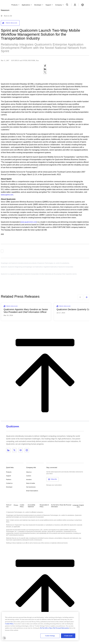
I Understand (68, 636)
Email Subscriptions (32, 491)
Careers (28, 476)
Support (8, 476)
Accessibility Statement (31, 505)
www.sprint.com (7, 195)
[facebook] (45, 66)
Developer (9, 487)
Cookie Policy (22, 505)
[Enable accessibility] (4, 638)
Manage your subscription (54, 485)
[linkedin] (45, 69)
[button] (61, 506)
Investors (29, 479)
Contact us (9, 483)
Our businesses (31, 487)
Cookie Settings (50, 636)
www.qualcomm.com (29, 222)
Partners (8, 479)
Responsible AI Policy (44, 505)
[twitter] (45, 73)
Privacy (16, 505)
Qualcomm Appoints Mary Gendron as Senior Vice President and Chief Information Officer (26, 310)
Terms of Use (8, 505)
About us (29, 472)
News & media (30, 483)
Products (8, 472)
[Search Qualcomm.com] (67, 5)
